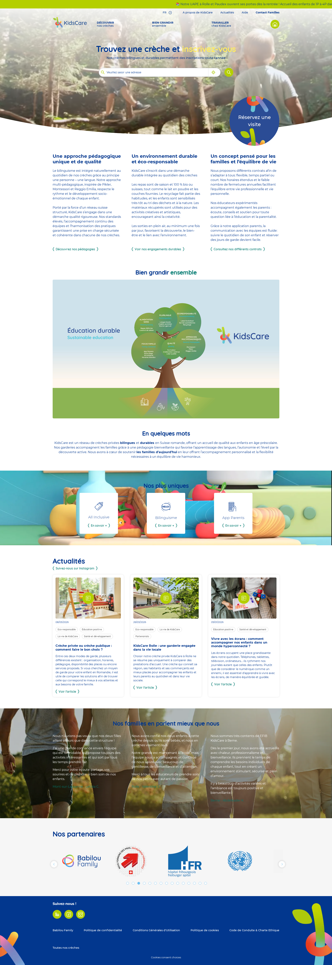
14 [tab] (200, 883)
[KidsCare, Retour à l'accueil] (70, 22)
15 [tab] (205, 883)
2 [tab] (133, 883)
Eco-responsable (67, 629)
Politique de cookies (205, 930)
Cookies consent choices (166, 957)
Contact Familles (267, 12)
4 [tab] (144, 883)
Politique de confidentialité (103, 930)
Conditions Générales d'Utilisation (156, 930)
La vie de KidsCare (68, 636)
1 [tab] (127, 883)
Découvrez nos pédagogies (75, 249)
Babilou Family (63, 930)
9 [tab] (172, 883)
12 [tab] (189, 883)
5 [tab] (150, 883)
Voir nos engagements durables (158, 249)
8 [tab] (166, 883)
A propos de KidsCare (198, 12)
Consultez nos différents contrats (238, 249)
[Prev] (54, 864)
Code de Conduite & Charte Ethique (254, 930)
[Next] (282, 864)
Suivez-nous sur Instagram (75, 568)
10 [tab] (177, 883)
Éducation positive (92, 629)
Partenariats (142, 636)
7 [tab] (161, 883)
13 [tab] (194, 883)
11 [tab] (183, 883)
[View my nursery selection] (275, 24)
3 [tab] (138, 883)
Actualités (227, 12)
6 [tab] (155, 883)
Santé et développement (97, 636)
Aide (245, 12)
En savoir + (99, 525)
